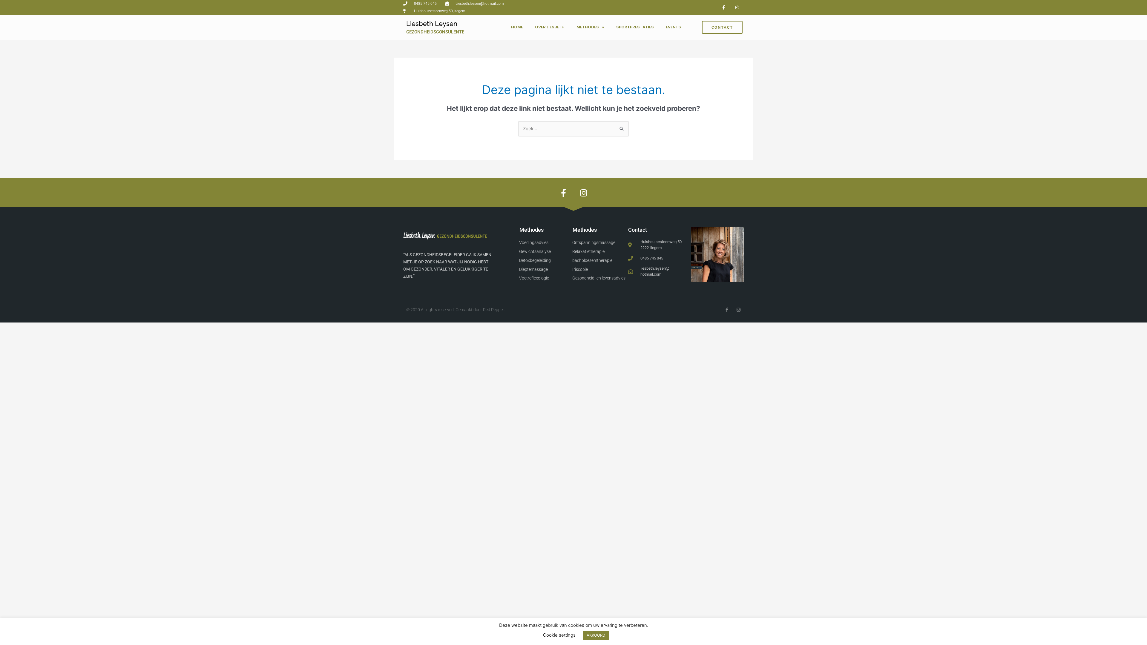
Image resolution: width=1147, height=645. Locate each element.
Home (517, 27)
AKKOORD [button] (596, 635)
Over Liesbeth (550, 27)
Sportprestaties (635, 27)
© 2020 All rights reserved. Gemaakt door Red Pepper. (455, 309)
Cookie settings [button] (559, 635)
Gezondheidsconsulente (435, 32)
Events (673, 27)
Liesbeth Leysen (431, 23)
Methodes (587, 27)
